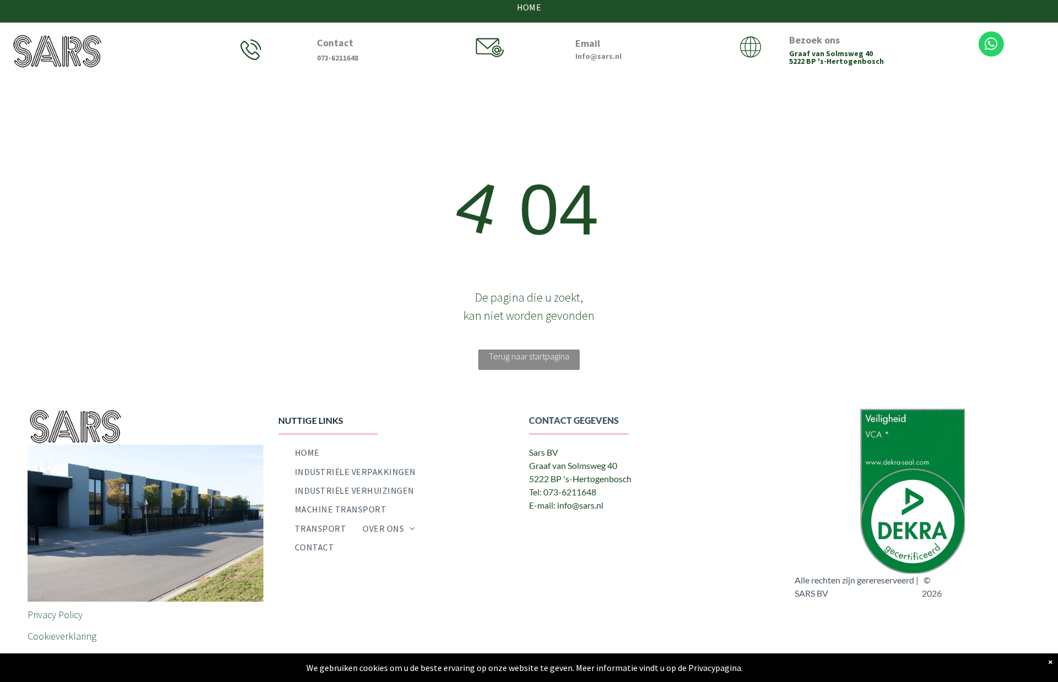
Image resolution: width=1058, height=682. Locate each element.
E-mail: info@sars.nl (566, 505)
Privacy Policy (55, 614)
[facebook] (538, 527)
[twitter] (562, 527)
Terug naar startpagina (529, 356)
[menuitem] (307, 452)
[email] (587, 527)
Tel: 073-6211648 (562, 492)
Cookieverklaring (62, 636)
